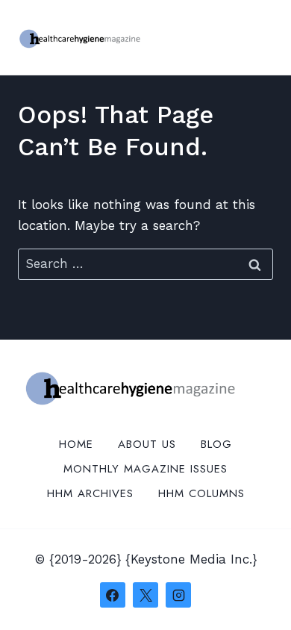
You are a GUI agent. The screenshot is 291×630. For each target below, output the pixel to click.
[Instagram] (178, 595)
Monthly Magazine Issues (145, 469)
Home (76, 444)
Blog (216, 444)
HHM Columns (201, 493)
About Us (147, 444)
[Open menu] (259, 37)
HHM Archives (90, 493)
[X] (145, 595)
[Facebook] (112, 595)
